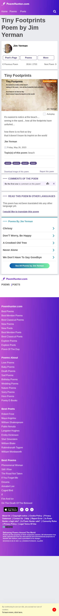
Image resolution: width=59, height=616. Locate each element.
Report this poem (47, 171)
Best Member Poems (12, 315)
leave (33, 163)
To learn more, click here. (12, 612)
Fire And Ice (7, 499)
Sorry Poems (8, 392)
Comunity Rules (50, 521)
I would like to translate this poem (21, 211)
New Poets (7, 328)
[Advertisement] (29, 585)
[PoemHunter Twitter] (27, 509)
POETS (16, 284)
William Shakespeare (12, 422)
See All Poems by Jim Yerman (29, 266)
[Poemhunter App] (11, 509)
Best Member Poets (11, 332)
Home (4, 11)
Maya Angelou (8, 418)
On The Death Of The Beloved (16, 503)
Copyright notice (20, 516)
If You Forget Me (9, 478)
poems (16, 163)
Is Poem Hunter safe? (30, 521)
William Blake (8, 443)
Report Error (37, 518)
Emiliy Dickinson (9, 435)
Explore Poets (8, 345)
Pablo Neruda (8, 426)
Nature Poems (8, 388)
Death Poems (8, 371)
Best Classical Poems (12, 320)
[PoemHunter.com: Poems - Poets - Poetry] (15, 3)
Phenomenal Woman (12, 465)
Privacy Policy (10, 524)
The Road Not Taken (11, 473)
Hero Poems (7, 396)
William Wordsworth (11, 451)
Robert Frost (7, 414)
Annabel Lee (7, 486)
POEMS (5, 284)
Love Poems (7, 362)
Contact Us (18, 518)
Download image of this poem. (16, 172)
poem (8, 163)
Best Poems (7, 311)
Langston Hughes (10, 430)
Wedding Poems (9, 383)
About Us (6, 516)
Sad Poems (7, 375)
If (2, 494)
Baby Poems (7, 367)
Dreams (5, 482)
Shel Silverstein (9, 439)
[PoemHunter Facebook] (22, 509)
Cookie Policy (36, 516)
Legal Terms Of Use (27, 524)
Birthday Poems (9, 379)
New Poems (7, 324)
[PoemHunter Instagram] (32, 509)
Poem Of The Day (10, 349)
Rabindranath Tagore (12, 447)
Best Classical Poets (11, 336)
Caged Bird (7, 490)
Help (27, 518)
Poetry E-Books (9, 400)
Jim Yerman (20, 45)
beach (25, 163)
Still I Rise (6, 469)
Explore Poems (9, 341)
